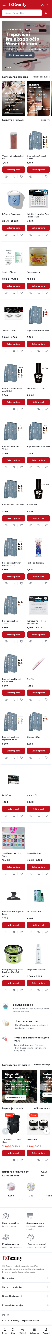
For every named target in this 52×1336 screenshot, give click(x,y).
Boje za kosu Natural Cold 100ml (11, 680)
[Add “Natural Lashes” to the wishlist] (46, 873)
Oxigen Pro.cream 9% (37, 969)
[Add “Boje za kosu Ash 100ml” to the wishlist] (21, 525)
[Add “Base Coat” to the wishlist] (46, 525)
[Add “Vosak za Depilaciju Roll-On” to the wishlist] (21, 176)
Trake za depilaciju (35, 563)
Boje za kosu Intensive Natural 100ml (12, 564)
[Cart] (48, 5)
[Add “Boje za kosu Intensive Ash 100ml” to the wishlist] (21, 409)
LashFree (6, 795)
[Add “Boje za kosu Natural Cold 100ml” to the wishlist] (21, 699)
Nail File (30, 679)
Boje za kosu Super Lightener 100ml (11, 738)
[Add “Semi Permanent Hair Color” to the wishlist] (21, 873)
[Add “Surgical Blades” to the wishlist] (21, 292)
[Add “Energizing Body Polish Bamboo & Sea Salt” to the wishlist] (21, 990)
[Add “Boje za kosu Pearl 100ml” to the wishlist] (21, 467)
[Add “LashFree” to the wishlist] (21, 815)
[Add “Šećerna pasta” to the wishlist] (46, 292)
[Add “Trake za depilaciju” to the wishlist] (46, 583)
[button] (5, 67)
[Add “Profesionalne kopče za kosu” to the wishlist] (21, 932)
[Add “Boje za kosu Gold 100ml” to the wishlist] (46, 467)
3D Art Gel (32, 1139)
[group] (13, 140)
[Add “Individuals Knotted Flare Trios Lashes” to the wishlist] (46, 234)
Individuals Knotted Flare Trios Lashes (38, 215)
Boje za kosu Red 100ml (38, 330)
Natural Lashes (34, 853)
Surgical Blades (9, 272)
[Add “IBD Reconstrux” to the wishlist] (46, 932)
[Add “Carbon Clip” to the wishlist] (46, 815)
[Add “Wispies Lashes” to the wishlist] (21, 351)
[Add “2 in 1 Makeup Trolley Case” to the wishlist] (21, 1160)
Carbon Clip (32, 795)
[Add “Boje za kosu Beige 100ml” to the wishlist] (21, 641)
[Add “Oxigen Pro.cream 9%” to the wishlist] (46, 990)
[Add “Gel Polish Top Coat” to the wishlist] (46, 409)
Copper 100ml (33, 737)
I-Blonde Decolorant (11, 214)
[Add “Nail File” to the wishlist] (46, 699)
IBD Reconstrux (34, 911)
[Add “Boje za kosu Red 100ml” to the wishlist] (46, 351)
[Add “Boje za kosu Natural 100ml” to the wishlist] (46, 176)
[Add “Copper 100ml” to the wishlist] (46, 757)
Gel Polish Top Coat (36, 388)
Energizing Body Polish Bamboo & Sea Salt (12, 970)
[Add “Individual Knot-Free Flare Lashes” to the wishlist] (46, 641)
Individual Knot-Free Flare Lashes (36, 622)
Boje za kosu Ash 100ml (13, 504)
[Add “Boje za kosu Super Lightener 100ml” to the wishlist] (21, 757)
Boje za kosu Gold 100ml (38, 446)
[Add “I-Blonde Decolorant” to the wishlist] (21, 234)
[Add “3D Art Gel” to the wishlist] (46, 1160)
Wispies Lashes (9, 330)
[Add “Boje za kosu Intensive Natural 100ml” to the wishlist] (21, 583)
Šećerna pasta (33, 272)
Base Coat (32, 504)
